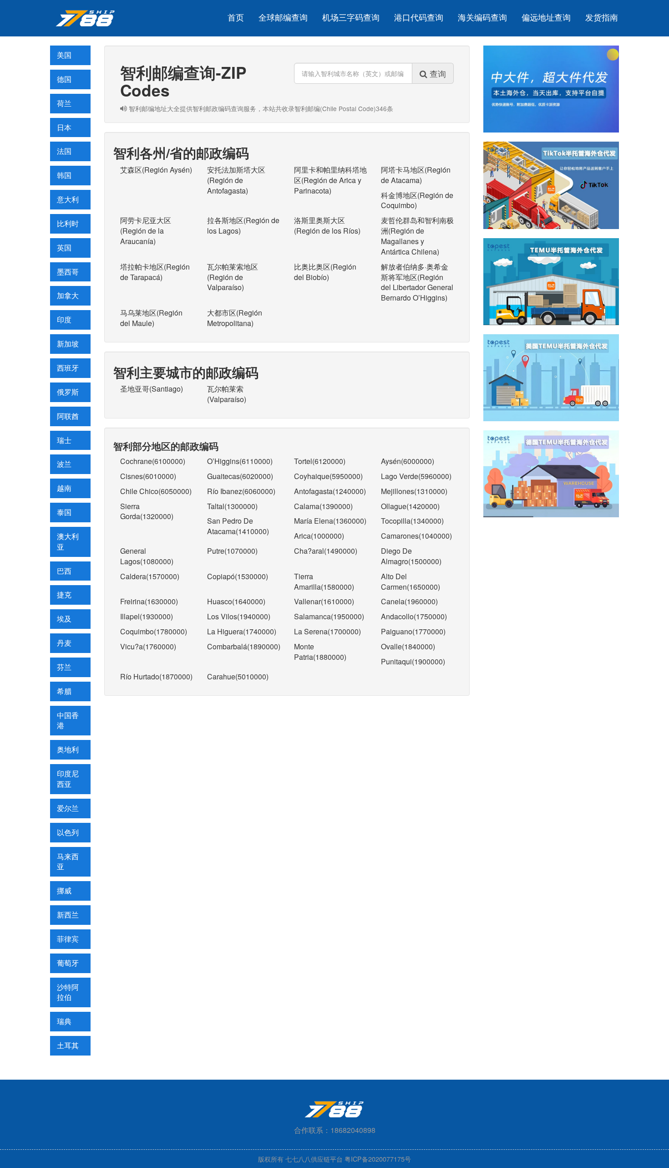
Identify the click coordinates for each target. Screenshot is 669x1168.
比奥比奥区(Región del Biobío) (325, 271)
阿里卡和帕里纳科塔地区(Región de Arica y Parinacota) (330, 180)
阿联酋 (68, 416)
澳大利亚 (68, 541)
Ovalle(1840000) (408, 646)
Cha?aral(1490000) (325, 551)
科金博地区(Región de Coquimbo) (417, 200)
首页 (236, 17)
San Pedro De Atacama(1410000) (238, 525)
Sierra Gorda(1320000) (146, 511)
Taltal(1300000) (232, 506)
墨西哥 (68, 271)
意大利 (68, 199)
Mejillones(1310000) (414, 491)
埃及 (64, 618)
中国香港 (68, 720)
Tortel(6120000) (319, 461)
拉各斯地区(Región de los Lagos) (243, 225)
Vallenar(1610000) (324, 601)
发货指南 (601, 17)
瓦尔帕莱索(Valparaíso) (226, 393)
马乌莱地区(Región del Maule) (151, 317)
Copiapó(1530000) (237, 576)
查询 (436, 73)
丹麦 (64, 643)
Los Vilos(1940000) (238, 616)
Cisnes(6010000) (148, 476)
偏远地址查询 (546, 17)
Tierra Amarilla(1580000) (324, 581)
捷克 (64, 594)
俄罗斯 (68, 392)
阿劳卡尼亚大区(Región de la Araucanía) (145, 230)
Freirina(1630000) (149, 601)
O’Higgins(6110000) (240, 461)
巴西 (64, 571)
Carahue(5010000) (238, 676)
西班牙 (68, 367)
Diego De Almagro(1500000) (411, 556)
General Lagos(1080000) (146, 556)
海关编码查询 (482, 17)
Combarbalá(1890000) (243, 646)
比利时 (68, 223)
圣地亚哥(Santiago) (151, 388)
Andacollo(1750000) (414, 616)
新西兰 (68, 914)
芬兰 (64, 667)
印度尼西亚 (68, 778)
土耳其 (68, 1045)
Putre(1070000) (232, 551)
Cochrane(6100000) (152, 461)
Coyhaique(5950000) (328, 476)
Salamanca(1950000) (329, 616)
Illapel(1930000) (146, 616)
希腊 (64, 691)
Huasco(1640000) (236, 601)
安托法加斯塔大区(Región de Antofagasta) (236, 180)
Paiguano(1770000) (413, 631)
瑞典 (64, 1021)
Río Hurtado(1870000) (156, 676)
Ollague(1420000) (410, 506)
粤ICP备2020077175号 (378, 1158)
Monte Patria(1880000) (320, 651)
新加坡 (68, 343)
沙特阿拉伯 (68, 992)
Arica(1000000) (319, 535)
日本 (64, 127)
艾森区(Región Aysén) (156, 169)
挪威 (64, 890)
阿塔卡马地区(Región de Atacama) (416, 174)
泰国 (64, 512)
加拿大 (68, 295)
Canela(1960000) (409, 601)
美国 (64, 55)
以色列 (68, 832)
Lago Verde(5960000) (416, 476)
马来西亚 (68, 861)
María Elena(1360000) (330, 520)
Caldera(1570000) (149, 576)
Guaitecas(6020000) (240, 476)
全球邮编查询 (283, 17)
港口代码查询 (418, 17)
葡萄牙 (68, 963)
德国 (64, 79)
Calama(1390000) (323, 506)
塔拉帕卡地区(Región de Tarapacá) (155, 271)
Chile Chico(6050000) (156, 491)
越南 (64, 488)
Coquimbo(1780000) (153, 631)
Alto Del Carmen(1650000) (410, 581)
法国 (64, 151)
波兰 (64, 464)
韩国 (64, 175)
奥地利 (68, 749)
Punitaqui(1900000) (413, 661)
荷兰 (64, 103)
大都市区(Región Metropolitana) (234, 317)
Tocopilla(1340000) (412, 520)
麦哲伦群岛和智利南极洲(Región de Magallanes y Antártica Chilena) (417, 236)
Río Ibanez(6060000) (241, 491)
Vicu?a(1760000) (148, 646)
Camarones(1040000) (416, 535)
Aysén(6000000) (407, 461)
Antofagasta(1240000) (330, 491)
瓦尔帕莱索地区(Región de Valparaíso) (232, 277)
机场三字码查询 (351, 17)
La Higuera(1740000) (241, 631)
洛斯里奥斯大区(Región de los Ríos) (327, 225)
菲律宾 (68, 938)
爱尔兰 (68, 808)
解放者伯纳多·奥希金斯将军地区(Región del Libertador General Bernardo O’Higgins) (417, 282)
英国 (64, 247)
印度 (64, 319)
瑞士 (64, 440)
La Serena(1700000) (327, 631)
